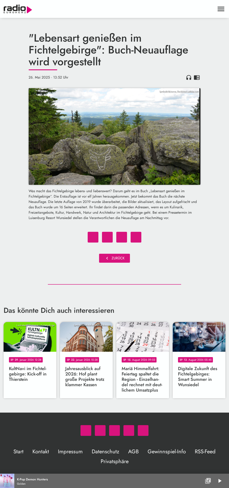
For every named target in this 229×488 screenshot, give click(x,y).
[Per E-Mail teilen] (136, 237)
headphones (189, 77)
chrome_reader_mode (197, 77)
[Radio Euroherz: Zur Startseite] (109, 8)
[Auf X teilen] (107, 237)
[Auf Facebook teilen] (93, 237)
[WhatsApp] (86, 430)
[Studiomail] (128, 430)
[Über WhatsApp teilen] (121, 237)
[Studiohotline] (143, 430)
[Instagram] (114, 430)
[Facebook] (100, 430)
